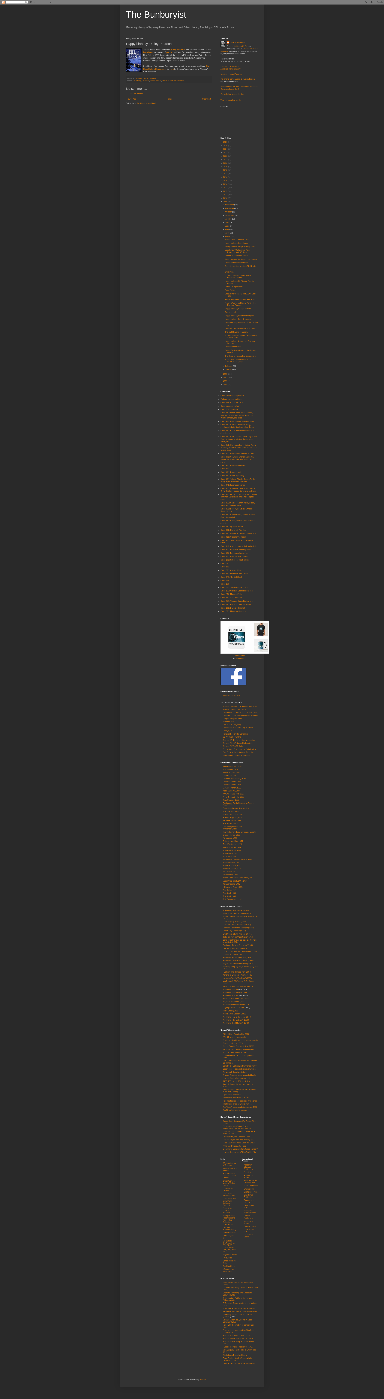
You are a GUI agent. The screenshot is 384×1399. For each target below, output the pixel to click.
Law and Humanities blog (229, 1228)
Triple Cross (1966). (231, 1011)
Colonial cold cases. (233, 347)
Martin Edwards (229, 1233)
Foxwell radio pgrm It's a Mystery (236, 808)
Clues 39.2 (224, 469)
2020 (225, 163)
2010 (225, 198)
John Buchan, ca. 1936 (232, 766)
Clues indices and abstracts (231, 403)
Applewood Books (248, 1176)
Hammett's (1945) (237, 957)
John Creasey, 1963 (231, 800)
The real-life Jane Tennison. (236, 332)
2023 (225, 153)
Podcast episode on (231, 399)
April (227, 233)
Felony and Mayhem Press (250, 1212)
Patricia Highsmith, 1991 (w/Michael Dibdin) (233, 828)
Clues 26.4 (224, 580)
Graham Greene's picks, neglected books (239, 1075)
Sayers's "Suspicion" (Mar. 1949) (236, 998)
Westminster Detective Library (235, 1355)
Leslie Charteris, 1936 (232, 782)
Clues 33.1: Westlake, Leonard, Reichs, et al (238, 533)
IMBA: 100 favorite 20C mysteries (236, 1081)
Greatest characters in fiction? (237, 263)
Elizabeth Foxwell (237, 42)
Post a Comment (136, 94)
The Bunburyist (156, 14)
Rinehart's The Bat (230, 989)
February (229, 366)
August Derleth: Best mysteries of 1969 (238, 1046)
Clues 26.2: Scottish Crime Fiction (234, 587)
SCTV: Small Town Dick (232, 737)
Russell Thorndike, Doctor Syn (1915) (238, 1347)
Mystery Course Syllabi (232, 695)
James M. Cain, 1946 (231, 772)
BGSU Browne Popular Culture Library (229, 1176)
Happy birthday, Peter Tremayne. (238, 319)
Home (169, 99)
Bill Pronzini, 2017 (230, 872)
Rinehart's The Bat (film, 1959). (235, 992)
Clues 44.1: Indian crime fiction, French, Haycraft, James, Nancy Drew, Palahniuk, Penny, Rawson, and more (237, 415)
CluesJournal (239, 656)
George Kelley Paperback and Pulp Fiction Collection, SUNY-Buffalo (229, 1220)
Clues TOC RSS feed (229, 409)
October (228, 212)
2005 (225, 384)
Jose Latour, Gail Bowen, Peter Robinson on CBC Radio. (237, 251)
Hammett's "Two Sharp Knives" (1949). (238, 960)
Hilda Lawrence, (238, 1143)
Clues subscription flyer (230, 406)
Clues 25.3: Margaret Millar (231, 594)
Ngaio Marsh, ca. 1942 (232, 850)
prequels (170, 52)
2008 (225, 374)
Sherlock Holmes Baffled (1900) (236, 1005)
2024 (225, 149)
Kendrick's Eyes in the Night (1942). (237, 975)
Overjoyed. (229, 272)
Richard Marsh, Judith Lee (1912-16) (238, 1338)
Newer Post (131, 99)
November (229, 208)
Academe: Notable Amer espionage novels (240, 1040)
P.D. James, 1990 (230, 838)
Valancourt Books (248, 1236)
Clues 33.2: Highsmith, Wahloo (233, 530)
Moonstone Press (248, 1222)
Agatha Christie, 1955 (231, 791)
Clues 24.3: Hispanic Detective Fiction (235, 604)
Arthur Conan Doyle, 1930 (233, 797)
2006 (225, 381)
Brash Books (249, 1189)
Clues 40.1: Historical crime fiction (234, 465)
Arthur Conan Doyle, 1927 (233, 794)
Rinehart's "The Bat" (231, 995)
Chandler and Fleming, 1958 (234, 779)
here (172, 69)
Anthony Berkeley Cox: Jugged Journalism (240, 706)
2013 (225, 188)
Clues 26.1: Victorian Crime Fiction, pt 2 (236, 591)
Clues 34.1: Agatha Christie (231, 527)
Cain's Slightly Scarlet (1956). (235, 922)
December (229, 205)
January (228, 369)
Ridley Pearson (155, 81)
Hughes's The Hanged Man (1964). (237, 972)
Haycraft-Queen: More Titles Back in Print (239, 1152)
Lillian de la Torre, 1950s (233, 887)
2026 (225, 142)
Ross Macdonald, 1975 (232, 844)
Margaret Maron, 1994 (232, 847)
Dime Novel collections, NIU (229, 1195)
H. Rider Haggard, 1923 (232, 818)
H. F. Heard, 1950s (230, 824)
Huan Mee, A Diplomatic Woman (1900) (239, 1308)
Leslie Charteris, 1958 (232, 785)
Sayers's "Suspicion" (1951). (234, 1002)
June (227, 226)
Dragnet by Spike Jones (232, 719)
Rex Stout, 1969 (229, 896)
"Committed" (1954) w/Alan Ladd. (236, 910)
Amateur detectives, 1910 (233, 1043)
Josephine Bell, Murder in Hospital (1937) (240, 1311)
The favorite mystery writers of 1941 (237, 1104)
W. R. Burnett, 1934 (230, 769)
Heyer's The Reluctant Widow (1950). (238, 964)
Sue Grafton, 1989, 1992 (233, 814)
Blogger (203, 1380)
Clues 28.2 (224, 567)
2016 (225, 177)
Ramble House (250, 1226)
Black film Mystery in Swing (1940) (237, 913)
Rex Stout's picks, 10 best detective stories (240, 1101)
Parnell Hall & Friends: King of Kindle (238, 728)
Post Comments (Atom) (146, 103)
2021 (225, 160)
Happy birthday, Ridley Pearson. (238, 309)
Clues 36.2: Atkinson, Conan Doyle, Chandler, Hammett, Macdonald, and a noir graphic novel (239, 497)
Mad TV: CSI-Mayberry (232, 725)
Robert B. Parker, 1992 (232, 866)
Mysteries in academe (232, 1095)
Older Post (206, 99)
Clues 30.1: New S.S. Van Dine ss (234, 557)
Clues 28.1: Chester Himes (231, 570)
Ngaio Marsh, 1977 (230, 853)
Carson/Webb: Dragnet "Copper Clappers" (240, 712)
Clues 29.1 (224, 563)
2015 (225, 181)
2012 (225, 191)
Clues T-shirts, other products (232, 396)
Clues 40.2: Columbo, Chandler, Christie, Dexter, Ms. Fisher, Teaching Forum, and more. (237, 459)
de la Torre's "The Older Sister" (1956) (238, 937)
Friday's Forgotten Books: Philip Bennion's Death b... (238, 276)
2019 (225, 167)
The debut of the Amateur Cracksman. (240, 356)
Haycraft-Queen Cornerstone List (236, 1078)
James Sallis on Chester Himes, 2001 (238, 878)
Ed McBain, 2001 (230, 856)
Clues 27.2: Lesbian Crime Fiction (234, 574)
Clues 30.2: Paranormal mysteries (234, 553)
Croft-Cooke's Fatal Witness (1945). (237, 934)
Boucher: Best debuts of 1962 (235, 1052)
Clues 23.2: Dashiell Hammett (232, 608)
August (228, 219)
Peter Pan (145, 81)
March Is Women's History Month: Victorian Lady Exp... (238, 360)
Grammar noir (228, 722)
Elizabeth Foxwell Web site (231, 74)
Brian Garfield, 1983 (231, 811)
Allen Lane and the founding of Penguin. (241, 259)
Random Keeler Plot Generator (235, 734)
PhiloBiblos (227, 1258)
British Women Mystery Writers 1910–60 (229, 1183)
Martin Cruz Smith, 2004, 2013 (235, 881)
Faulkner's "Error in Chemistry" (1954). (238, 945)
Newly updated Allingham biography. (240, 247)
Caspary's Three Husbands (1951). (237, 925)
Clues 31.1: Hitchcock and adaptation (235, 550)
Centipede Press (251, 1192)
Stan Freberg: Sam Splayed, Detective (238, 752)
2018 (225, 170)
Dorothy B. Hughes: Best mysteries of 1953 (240, 1066)
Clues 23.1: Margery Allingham (233, 611)
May (227, 229)
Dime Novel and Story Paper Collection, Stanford (229, 1202)
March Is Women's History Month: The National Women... (240, 304)
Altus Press (248, 1172)
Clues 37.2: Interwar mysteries (232, 485)
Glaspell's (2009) (232, 954)
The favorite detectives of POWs (236, 1098)
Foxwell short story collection (232, 94)
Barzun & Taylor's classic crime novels (238, 1049)
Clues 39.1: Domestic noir (231, 472)
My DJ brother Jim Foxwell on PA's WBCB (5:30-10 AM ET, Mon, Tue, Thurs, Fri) (229, 1246)
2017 (225, 174)
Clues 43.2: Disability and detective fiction (237, 421)
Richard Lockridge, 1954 (233, 841)
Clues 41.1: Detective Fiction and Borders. (237, 453)
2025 (225, 146)
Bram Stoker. (230, 290)
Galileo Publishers (248, 1217)
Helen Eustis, (236, 1137)
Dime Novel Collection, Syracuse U (227, 1210)
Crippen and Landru (249, 1201)
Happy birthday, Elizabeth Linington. (239, 316)
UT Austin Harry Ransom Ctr (229, 1270)
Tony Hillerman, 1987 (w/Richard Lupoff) (239, 832)
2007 (225, 377)
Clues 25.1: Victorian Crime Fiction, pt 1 (236, 601)
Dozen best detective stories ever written (239, 1069)
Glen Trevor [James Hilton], (240, 1149)
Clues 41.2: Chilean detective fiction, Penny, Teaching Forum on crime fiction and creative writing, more (238, 447)
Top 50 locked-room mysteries (235, 1110)
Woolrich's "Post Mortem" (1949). (236, 1023)
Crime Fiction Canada (228, 1189)
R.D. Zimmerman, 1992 (232, 899)
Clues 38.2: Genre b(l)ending (232, 476)
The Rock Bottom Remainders (173, 81)
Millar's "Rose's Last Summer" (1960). (238, 986)
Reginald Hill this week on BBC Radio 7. (241, 328)
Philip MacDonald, (234, 1146)
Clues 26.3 (224, 584)
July (227, 222)
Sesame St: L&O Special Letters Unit (237, 743)
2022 (225, 156)
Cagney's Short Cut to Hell (233, 1008)
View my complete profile (230, 100)
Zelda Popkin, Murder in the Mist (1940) (239, 1363)
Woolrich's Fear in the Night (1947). (237, 1017)
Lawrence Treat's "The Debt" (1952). (237, 978)
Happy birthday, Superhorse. (236, 243)
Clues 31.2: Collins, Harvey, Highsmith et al (238, 546)
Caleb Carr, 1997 (230, 776)
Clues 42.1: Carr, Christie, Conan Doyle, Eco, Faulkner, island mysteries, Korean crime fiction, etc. (238, 439)
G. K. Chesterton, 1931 (232, 788)
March (228, 236)
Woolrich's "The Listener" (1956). (236, 1020)
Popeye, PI (227, 731)
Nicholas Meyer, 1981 (231, 862)
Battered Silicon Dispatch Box (250, 1181)
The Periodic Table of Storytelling (236, 755)
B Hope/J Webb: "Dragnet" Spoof (236, 709)
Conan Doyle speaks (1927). (234, 931)
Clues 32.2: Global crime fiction (233, 537)
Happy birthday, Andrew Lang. (237, 239)
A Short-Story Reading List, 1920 (236, 1034)
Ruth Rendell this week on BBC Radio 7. (241, 300)
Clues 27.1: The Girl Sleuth (231, 577)
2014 (225, 184)
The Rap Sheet (229, 1266)
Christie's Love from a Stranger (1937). (238, 928)
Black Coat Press (251, 1186)
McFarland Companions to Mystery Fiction (237, 79)
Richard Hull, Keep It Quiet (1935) (236, 1335)
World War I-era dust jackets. (236, 256)
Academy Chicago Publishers (248, 1167)
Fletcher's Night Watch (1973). (235, 948)
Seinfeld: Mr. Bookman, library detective (239, 740)
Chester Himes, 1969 (231, 835)
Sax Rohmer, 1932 (230, 875)
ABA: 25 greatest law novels (234, 1037)
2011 (225, 195)
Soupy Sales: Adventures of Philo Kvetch (239, 749)
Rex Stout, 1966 (229, 893)
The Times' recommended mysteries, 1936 (240, 1107)
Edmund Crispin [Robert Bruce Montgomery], (237, 1127)
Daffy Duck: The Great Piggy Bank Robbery (240, 715)
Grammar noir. (231, 312)
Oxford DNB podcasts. (234, 287)
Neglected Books (230, 1255)
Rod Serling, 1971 (230, 890)
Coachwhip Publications (249, 1196)
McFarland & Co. (241, 46)
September (230, 215)
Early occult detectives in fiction (235, 1072)
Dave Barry (148, 52)
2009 (225, 202)
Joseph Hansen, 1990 (232, 821)
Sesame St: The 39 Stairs (233, 746)
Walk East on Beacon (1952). (234, 1014)
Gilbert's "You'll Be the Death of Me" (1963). (240, 951)
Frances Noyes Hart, (238, 1140)
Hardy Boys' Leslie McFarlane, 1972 (237, 859)
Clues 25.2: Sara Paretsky (231, 598)
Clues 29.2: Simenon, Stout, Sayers (234, 560)
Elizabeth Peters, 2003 (232, 869)
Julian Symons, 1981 (231, 884)
